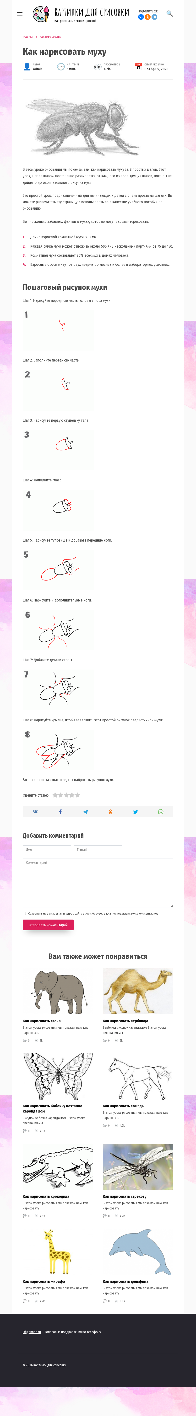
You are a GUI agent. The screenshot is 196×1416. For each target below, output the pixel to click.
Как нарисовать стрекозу (125, 1196)
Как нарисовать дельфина (125, 1281)
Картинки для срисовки (91, 11)
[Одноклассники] (148, 17)
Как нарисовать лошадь (123, 1106)
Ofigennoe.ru (32, 1332)
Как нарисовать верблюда (125, 1020)
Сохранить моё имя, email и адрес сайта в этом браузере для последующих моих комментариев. (93, 913)
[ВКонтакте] (141, 17)
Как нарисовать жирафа (44, 1281)
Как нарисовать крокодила (46, 1196)
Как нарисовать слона (42, 1020)
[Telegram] (154, 17)
